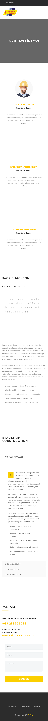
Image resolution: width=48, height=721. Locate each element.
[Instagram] (24, 699)
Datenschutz (25, 707)
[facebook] (19, 130)
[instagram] (29, 130)
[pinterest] (18, 326)
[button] (40, 12)
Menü (44, 12)
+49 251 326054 (14, 623)
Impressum (12, 707)
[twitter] (24, 130)
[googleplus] (13, 326)
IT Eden (30, 715)
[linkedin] (23, 326)
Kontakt (37, 707)
